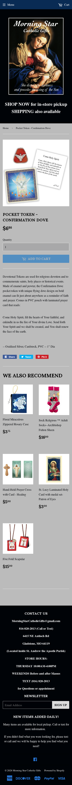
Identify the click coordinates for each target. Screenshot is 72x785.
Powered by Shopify (54, 770)
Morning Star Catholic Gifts (27, 770)
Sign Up (60, 705)
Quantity (7, 239)
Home (6, 128)
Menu (10, 4)
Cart (66, 4)
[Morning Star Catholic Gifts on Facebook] (35, 760)
